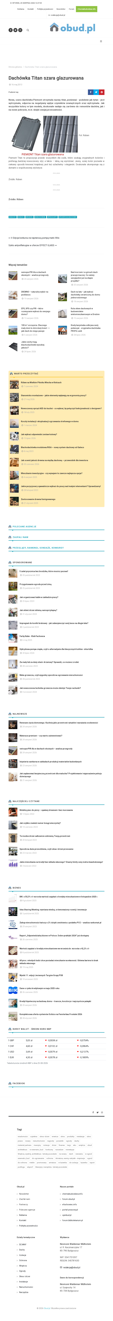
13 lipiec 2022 (28, 814)
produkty (70, 1136)
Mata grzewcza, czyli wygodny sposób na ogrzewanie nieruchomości (51, 675)
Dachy (22, 1250)
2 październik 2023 (30, 627)
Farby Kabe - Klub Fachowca (32, 636)
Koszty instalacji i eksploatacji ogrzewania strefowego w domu (50, 421)
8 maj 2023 (28, 451)
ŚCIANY (22, 1244)
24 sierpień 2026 (31, 279)
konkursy (49, 1150)
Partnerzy (23, 1204)
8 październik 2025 (30, 952)
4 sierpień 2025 (30, 477)
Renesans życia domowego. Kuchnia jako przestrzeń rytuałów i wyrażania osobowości (59, 723)
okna (63, 1136)
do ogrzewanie (38, 1158)
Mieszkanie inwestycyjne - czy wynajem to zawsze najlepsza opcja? (51, 473)
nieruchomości (39, 1141)
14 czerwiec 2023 (30, 827)
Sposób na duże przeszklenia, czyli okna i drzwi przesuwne (46, 849)
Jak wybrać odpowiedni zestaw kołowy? (39, 434)
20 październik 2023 (31, 575)
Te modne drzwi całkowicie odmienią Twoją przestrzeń (45, 836)
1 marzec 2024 (30, 425)
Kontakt (31, 9)
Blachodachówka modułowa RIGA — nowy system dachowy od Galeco (52, 447)
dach (71, 1154)
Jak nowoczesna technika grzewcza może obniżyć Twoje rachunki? (50, 688)
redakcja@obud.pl (57, 15)
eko (74, 1145)
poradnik (60, 1141)
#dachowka (40, 217)
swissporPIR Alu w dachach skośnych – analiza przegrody (46, 749)
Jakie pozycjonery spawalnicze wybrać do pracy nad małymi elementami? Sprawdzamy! (61, 486)
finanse (62, 1145)
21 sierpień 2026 (29, 780)
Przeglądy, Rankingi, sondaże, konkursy (38, 548)
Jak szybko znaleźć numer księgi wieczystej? (40, 823)
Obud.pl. (47, 1308)
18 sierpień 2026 (81, 301)
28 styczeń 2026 (29, 1018)
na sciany (63, 1154)
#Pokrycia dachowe (67, 217)
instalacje (80, 1136)
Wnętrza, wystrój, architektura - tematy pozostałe (37, 1154)
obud (90, 1145)
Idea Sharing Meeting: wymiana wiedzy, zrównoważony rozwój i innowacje (53, 910)
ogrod (89, 1158)
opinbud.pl (66, 1215)
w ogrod (88, 1154)
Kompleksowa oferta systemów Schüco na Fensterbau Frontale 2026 (51, 1014)
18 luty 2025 (29, 412)
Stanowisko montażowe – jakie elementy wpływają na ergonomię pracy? (53, 395)
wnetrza (55, 1136)
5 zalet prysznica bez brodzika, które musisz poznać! (44, 571)
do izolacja (73, 1163)
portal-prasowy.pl (70, 1210)
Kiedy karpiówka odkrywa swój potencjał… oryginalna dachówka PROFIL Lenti (85, 328)
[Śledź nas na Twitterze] (15, 30)
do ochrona (22, 1163)
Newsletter (61, 9)
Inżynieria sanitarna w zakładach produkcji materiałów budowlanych (51, 762)
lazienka (84, 1163)
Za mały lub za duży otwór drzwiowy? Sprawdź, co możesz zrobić (49, 662)
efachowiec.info (69, 1204)
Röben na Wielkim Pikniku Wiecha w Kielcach (41, 382)
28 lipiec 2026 (80, 335)
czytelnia (33, 1136)
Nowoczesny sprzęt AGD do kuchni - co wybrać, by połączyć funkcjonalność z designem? (61, 408)
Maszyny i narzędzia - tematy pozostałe (51, 1167)
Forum (71, 9)
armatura (52, 1163)
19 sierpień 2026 (31, 298)
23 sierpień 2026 (29, 765)
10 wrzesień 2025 (30, 979)
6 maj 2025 (27, 640)
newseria (79, 1154)
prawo (20, 1141)
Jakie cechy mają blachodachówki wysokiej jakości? (32, 345)
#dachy (12, 217)
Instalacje (23, 1281)
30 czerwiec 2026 (31, 464)
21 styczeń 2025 (31, 503)
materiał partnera (24, 1145)
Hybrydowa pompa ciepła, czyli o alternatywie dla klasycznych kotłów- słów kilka (56, 649)
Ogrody (22, 1271)
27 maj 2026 (29, 399)
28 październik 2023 (31, 679)
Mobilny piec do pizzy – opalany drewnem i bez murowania (46, 810)
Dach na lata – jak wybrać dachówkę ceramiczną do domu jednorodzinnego (85, 295)
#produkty (52, 217)
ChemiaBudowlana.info (87, 9)
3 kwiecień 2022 (29, 866)
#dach (21, 217)
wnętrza (82, 1145)
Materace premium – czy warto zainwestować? (41, 736)
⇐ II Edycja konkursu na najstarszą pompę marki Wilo (34, 238)
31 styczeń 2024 (29, 614)
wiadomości (23, 1136)
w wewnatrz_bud (36, 1150)
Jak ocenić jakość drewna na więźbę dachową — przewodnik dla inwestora (54, 460)
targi (69, 1145)
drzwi (54, 1145)
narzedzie (59, 1150)
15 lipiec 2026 (30, 438)
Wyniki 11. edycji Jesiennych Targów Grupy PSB (41, 975)
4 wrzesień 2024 (29, 692)
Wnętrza (23, 1266)
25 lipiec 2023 (28, 601)
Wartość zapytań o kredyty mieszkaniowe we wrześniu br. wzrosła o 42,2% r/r (54, 948)
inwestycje (70, 1150)
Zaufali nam (20, 537)
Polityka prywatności (45, 9)
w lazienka (62, 1163)
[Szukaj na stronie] (27, 30)
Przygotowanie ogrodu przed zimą (36, 584)
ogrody (69, 1141)
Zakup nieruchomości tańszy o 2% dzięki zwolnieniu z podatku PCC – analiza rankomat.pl (60, 923)
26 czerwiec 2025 (30, 939)
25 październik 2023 (31, 588)
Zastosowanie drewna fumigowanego (38, 499)
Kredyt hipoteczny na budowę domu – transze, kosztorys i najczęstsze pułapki (55, 1001)
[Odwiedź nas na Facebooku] (11, 30)
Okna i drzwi (24, 1276)
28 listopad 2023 (31, 490)
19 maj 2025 (27, 967)
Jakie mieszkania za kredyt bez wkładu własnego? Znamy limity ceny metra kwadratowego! (61, 862)
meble (31, 1163)
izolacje (46, 1145)
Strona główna (15, 67)
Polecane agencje (24, 526)
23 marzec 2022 (29, 853)
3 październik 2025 (30, 913)
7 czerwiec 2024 (31, 386)
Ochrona (23, 1260)
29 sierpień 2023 (29, 926)
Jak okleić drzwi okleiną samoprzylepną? (38, 610)
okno (89, 1136)
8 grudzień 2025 (29, 900)
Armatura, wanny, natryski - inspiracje (70, 1158)
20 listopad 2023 (29, 840)
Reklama (20, 9)
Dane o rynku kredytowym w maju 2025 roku (39, 988)
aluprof (30, 1167)
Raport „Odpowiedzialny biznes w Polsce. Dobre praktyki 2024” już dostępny (54, 936)
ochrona (49, 1158)
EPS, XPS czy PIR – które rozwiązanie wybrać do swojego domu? (35, 311)
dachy (76, 1141)
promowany (41, 1163)
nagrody (50, 1141)
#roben (29, 217)
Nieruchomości (26, 1287)
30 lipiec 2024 (28, 653)
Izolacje (22, 1255)
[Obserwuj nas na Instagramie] (20, 30)
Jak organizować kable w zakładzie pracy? (39, 597)
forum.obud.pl (68, 1199)
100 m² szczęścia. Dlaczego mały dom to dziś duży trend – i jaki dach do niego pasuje (35, 328)
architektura (22, 1150)
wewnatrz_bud (23, 1158)
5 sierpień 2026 (30, 335)
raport (92, 1163)
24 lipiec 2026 (30, 351)
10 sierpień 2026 (81, 318)
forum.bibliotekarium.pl (72, 1220)
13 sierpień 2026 (31, 318)
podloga (21, 1167)
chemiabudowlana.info (72, 1194)
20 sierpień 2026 (81, 285)
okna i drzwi (44, 1136)
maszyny (37, 1145)
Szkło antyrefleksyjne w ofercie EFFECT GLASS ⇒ (33, 245)
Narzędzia (23, 1292)
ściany (27, 1141)
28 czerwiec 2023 (30, 666)
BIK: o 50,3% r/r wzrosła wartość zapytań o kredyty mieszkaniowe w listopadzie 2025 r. (59, 897)
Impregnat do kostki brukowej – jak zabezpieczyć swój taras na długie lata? (54, 623)
